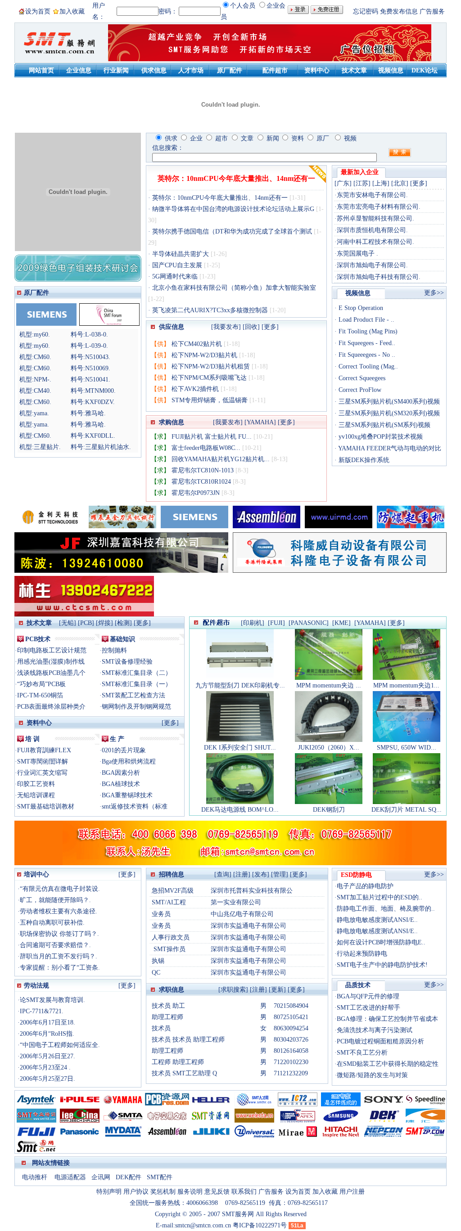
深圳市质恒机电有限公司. (372, 230)
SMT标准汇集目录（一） (137, 684)
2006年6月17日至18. (47, 1022)
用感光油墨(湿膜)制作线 (51, 661)
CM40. (42, 390)
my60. (42, 334)
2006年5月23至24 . (45, 1067)
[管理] (279, 874)
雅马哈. (95, 413)
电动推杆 (34, 1177)
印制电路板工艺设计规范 (51, 650)
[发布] (260, 874)
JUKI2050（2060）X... (328, 747)
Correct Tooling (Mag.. (367, 366)
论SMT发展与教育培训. (52, 1000)
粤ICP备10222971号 (260, 1225)
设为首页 (37, 11)
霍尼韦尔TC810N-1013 (202, 470)
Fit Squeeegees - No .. (366, 354)
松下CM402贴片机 (197, 344)
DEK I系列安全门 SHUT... (240, 747)
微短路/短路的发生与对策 (372, 1075)
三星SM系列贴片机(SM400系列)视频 (388, 401)
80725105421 (291, 1017)
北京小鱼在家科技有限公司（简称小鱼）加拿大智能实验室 (233, 287)
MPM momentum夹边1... (406, 685)
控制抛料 (114, 650)
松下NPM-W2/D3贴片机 (204, 355)
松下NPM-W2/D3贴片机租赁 (211, 366)
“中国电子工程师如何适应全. (60, 1045)
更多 (142, 623)
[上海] (380, 183)
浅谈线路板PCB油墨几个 (51, 672)
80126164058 (291, 1050)
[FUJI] (276, 623)
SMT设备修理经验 (127, 661)
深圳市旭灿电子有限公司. (372, 265)
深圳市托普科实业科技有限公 (252, 890)
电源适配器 (70, 1177)
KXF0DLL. (100, 435)
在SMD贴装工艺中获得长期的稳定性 (387, 1063)
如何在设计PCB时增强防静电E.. (381, 942)
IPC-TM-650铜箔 (40, 695)
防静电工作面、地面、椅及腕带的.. (386, 908)
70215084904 (291, 1005)
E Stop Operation (360, 308)
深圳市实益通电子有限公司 (248, 925)
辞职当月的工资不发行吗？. (58, 956)
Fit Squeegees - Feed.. (366, 343)
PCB (86, 623)
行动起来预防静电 (362, 953)
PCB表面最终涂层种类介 (51, 706)
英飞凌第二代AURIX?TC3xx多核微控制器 (210, 310)
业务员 (161, 914)
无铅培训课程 (36, 795)
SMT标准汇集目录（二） (137, 672)
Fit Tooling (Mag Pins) (367, 331)
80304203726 (291, 1039)
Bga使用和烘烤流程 (129, 761)
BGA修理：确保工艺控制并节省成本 (387, 1018)
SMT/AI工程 (169, 902)
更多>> (434, 292)
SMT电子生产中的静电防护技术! (382, 964)
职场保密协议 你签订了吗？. (59, 933)
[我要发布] (226, 326)
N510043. (97, 357)
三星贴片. (47, 447)
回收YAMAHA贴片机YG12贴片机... (220, 459)
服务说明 (190, 1191)
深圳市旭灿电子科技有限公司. (378, 277)
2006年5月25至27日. (47, 1078)
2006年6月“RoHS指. (47, 1033)
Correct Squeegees (361, 378)
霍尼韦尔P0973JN (195, 493)
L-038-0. (96, 334)
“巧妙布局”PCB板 (41, 684)
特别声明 (109, 1191)
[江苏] (362, 183)
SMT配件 (159, 1177)
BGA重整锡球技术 (127, 795)
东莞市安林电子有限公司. (372, 195)
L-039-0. (96, 345)
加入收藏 (72, 11)
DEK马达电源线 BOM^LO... (240, 809)
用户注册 (352, 1191)
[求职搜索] (233, 989)
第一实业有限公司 (236, 902)
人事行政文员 (171, 937)
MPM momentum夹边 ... (328, 685)
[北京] (399, 183)
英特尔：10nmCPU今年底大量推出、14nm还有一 (236, 178)
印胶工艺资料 (36, 784)
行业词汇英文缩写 (42, 772)
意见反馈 (217, 1191)
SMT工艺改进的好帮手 (368, 1007)
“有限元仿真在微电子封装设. (60, 888)
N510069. (97, 368)
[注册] (241, 874)
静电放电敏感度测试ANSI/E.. (377, 920)
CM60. (42, 357)
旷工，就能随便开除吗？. (55, 900)
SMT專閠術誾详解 (42, 761)
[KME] (341, 623)
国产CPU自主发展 (177, 265)
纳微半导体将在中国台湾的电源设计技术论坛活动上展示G (233, 209)
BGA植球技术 (121, 784)
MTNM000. (100, 390)
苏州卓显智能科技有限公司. (375, 218)
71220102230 (291, 1062)
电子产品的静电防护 (365, 886)
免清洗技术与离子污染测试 (374, 1030)
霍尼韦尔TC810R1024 (201, 481)
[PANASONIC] (309, 623)
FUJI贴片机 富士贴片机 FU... (211, 436)
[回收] (251, 326)
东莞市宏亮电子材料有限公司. (378, 206)
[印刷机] (252, 623)
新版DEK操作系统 (363, 460)
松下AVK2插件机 (195, 389)
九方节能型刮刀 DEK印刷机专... (240, 685)
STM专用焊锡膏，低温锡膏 (209, 400)
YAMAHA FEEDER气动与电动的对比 (389, 448)
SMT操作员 (168, 949)
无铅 (67, 623)
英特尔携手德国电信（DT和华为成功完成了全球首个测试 (232, 231)
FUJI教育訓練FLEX (44, 750)
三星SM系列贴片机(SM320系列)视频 (388, 413)
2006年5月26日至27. (47, 1056)
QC (156, 972)
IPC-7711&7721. (41, 1011)
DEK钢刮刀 (329, 809)
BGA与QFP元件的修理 (368, 996)
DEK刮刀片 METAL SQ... (406, 809)
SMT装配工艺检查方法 (133, 695)
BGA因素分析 (121, 772)
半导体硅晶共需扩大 (180, 254)
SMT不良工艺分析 (362, 1052)
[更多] (270, 326)
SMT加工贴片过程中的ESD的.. (379, 897)
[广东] (343, 183)
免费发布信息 (399, 11)
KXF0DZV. (100, 402)
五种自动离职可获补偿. (52, 922)
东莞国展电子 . (357, 253)
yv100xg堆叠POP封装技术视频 (380, 436)
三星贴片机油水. (108, 447)
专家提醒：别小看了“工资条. (60, 967)
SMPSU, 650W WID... (406, 747)
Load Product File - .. (365, 319)
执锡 (158, 960)
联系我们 (244, 1191)
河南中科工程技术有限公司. (375, 241)
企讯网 (101, 1177)
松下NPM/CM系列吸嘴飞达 (209, 377)
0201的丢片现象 (124, 750)
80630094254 (291, 1028)
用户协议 (136, 1191)
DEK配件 (129, 1177)
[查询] (222, 874)
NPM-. (42, 379)
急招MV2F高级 (173, 890)
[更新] (277, 989)
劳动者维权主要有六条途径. (58, 911)
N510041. (97, 379)
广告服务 (432, 11)
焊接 (104, 623)
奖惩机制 (163, 1191)
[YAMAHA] (260, 422)
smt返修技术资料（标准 (134, 806)
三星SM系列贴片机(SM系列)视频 (383, 425)
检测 (123, 623)
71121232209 (291, 1073)
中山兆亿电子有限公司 (245, 914)
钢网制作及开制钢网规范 (136, 706)
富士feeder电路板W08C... (206, 448)
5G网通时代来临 (174, 276)
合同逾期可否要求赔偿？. (55, 945)
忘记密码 (365, 11)
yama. (41, 413)
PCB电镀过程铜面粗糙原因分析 (380, 1041)
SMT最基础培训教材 (45, 806)
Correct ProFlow (359, 389)
